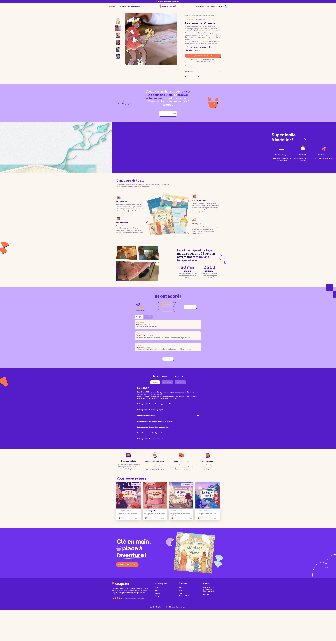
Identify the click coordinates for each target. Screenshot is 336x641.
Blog (180, 587)
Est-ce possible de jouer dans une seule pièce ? (154, 427)
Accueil (187, 16)
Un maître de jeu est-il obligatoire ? (149, 433)
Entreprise (158, 596)
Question (148, 317)
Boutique (195, 16)
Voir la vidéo (164, 114)
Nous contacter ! (208, 591)
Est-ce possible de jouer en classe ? (149, 439)
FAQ (180, 593)
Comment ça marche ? (192, 77)
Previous (129, 39)
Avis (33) (139, 317)
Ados (156, 590)
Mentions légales (155, 607)
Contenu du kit (189, 71)
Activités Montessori (186, 596)
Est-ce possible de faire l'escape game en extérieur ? (155, 421)
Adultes (157, 593)
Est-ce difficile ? (143, 388)
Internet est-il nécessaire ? (146, 415)
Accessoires (180, 382)
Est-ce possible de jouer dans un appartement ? (154, 404)
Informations (167, 382)
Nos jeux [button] (112, 6)
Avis (180, 590)
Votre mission (189, 66)
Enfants (157, 587)
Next (172, 39)
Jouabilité (155, 382)
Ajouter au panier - (202, 56)
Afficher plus (168, 359)
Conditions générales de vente (176, 607)
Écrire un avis (190, 307)
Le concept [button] (122, 6)
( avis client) (200, 19)
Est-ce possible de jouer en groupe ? (150, 410)
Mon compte (210, 6)
